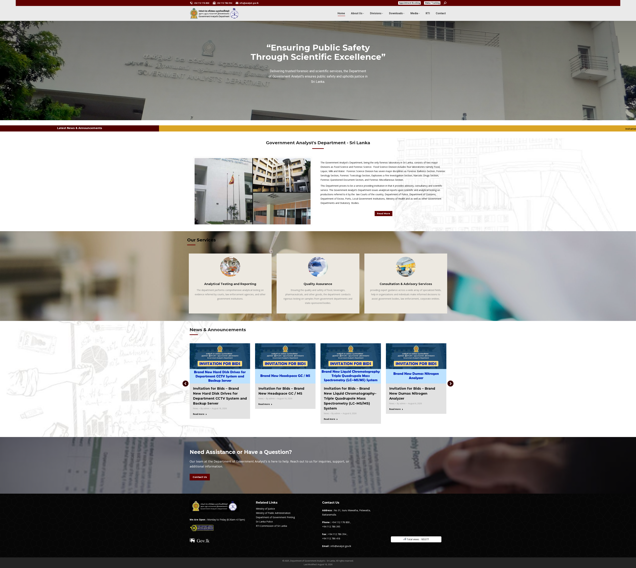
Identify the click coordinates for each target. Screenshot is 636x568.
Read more (198, 414)
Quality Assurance (318, 284)
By (205, 408)
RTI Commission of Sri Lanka (271, 525)
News (195, 408)
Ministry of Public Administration (273, 513)
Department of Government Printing (275, 517)
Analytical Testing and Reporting (230, 284)
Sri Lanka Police (264, 521)
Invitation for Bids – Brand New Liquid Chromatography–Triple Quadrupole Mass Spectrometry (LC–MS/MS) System (350, 398)
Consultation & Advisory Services (406, 284)
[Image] (230, 267)
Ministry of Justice (265, 508)
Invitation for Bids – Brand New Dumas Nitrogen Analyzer (412, 393)
